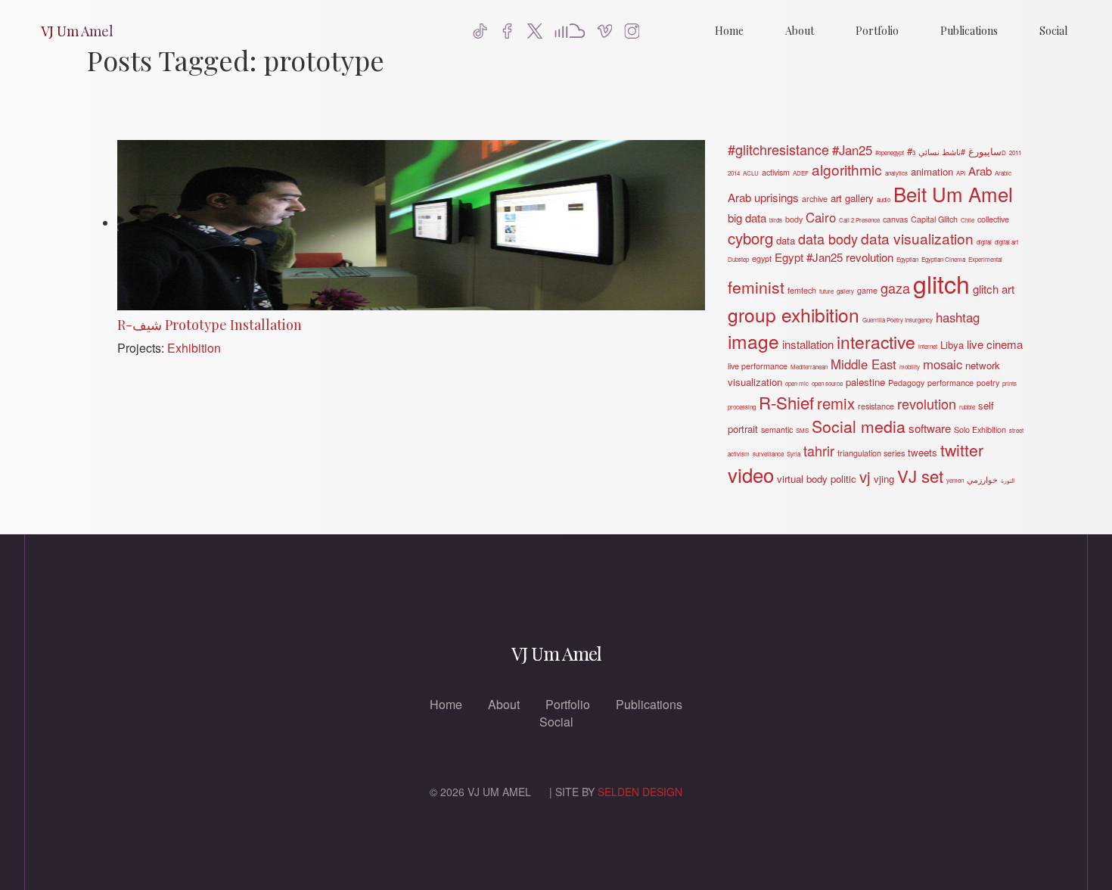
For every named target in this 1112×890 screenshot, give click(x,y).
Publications (969, 30)
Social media (858, 426)
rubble (967, 407)
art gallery (852, 198)
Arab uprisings (763, 197)
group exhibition (793, 314)
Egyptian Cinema (943, 259)
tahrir (818, 450)
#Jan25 (852, 150)
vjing (884, 478)
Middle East (863, 364)
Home (729, 30)
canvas (895, 219)
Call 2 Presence (859, 220)
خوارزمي (982, 479)
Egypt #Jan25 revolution (834, 257)
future (826, 291)
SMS (802, 430)
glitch (941, 283)
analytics (896, 173)
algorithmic (847, 169)
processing (742, 407)
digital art (1006, 242)
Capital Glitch (934, 219)
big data (747, 218)
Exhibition (194, 347)
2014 (734, 173)
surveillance (768, 454)
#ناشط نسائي (941, 151)
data (785, 240)
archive (815, 198)
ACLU (751, 173)
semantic (777, 429)
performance (950, 382)
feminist (756, 286)
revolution (926, 403)
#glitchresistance (778, 149)
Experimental (985, 259)
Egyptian (907, 259)
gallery (845, 291)
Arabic (1003, 173)
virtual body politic (816, 478)
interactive (876, 341)
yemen (955, 480)
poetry (988, 382)
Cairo (821, 217)
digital (984, 242)
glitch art (993, 289)
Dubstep (738, 259)
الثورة (1007, 480)
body (794, 219)
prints (1009, 383)
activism (776, 172)
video (751, 474)
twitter (961, 449)
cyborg (750, 238)
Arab (980, 171)
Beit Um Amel (953, 193)
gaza (895, 287)
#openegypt (889, 152)
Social (1053, 30)
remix (836, 403)
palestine (865, 382)
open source (827, 383)
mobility (909, 367)
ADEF (801, 173)
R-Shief (786, 402)
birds (775, 220)
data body (828, 238)
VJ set (920, 475)
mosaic (942, 364)
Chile (967, 220)
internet (927, 346)
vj (865, 476)
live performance (757, 366)
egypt (762, 258)
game (867, 290)
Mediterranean (809, 367)
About (799, 30)
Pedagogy (906, 382)
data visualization (917, 238)
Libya (952, 345)
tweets (922, 452)
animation (932, 171)
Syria (793, 454)
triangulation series (871, 453)
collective (993, 219)
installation (808, 344)
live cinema (995, 344)
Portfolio (877, 30)
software (930, 428)
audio (883, 199)
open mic (797, 383)
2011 (1015, 152)
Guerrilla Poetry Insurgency (897, 320)
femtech (801, 290)
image (753, 341)
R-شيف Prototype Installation (209, 325)
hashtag (958, 317)
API (960, 173)
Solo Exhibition (980, 429)
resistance (876, 406)
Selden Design (640, 791)
